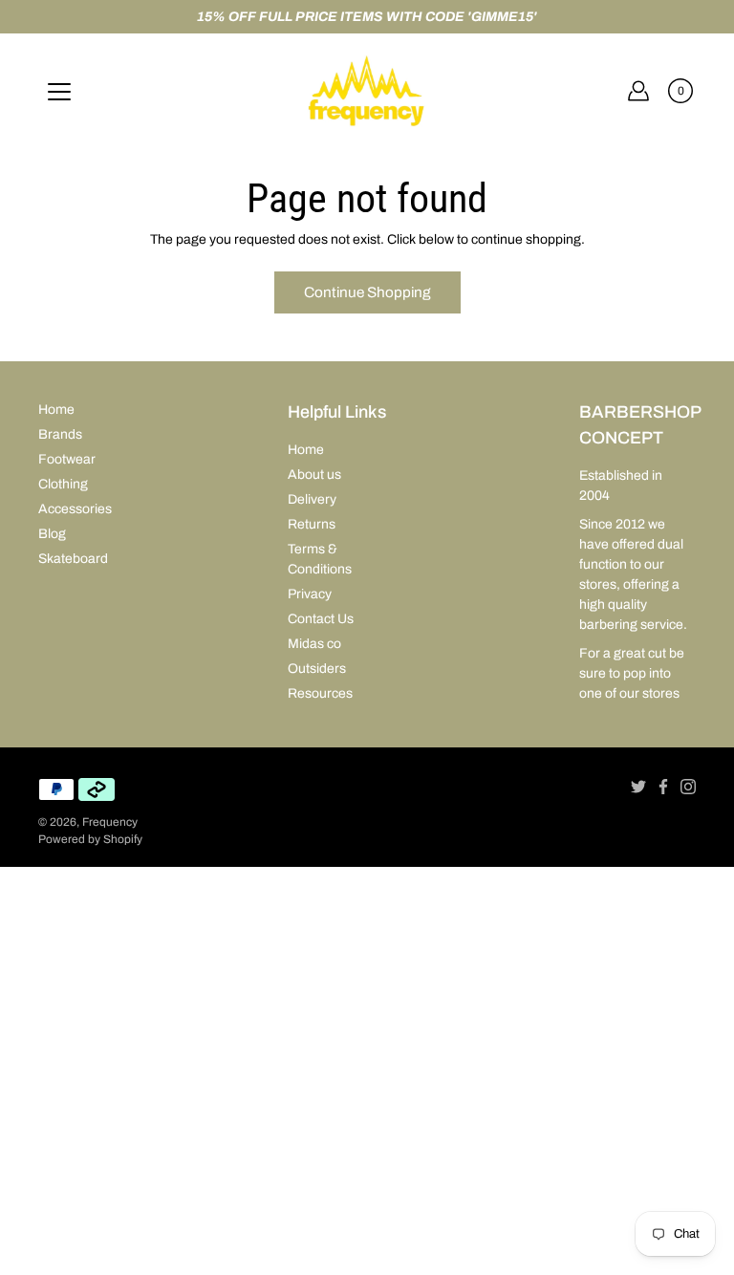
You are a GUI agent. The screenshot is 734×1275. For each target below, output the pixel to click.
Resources (320, 693)
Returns (311, 524)
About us (314, 474)
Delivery (312, 499)
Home (56, 409)
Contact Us (321, 619)
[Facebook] (663, 786)
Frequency (110, 822)
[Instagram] (688, 786)
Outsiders (317, 668)
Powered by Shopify (90, 839)
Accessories (75, 509)
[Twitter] (638, 786)
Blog (52, 534)
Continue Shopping (367, 292)
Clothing (63, 484)
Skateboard (73, 558)
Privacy (310, 594)
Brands (60, 434)
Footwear (67, 459)
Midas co (314, 644)
